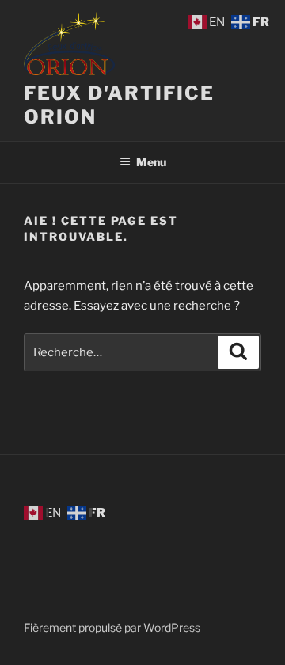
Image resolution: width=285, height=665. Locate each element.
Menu (151, 162)
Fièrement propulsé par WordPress (112, 627)
